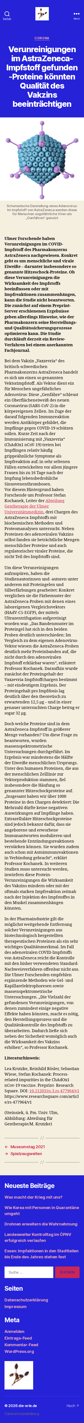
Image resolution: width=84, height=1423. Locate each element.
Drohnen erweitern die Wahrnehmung (41, 1224)
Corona (41, 38)
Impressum (15, 1306)
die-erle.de (27, 1405)
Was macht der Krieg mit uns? (33, 1197)
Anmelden (14, 1331)
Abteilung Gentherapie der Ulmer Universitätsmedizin (34, 506)
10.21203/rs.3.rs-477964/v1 (54, 1091)
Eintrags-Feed (18, 1338)
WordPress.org (19, 1351)
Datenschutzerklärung (26, 1300)
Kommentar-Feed (21, 1344)
